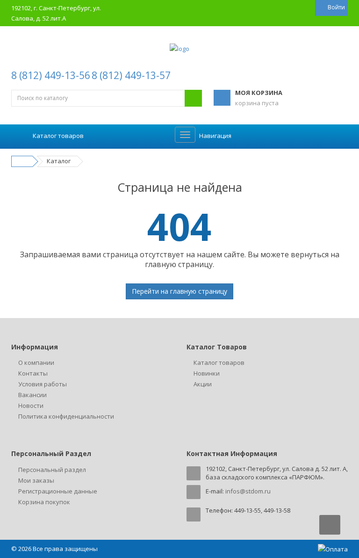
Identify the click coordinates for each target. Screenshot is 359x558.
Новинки (207, 373)
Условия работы (42, 384)
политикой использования (238, 506)
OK (227, 533)
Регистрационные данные (57, 491)
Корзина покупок (44, 502)
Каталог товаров (219, 362)
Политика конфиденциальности (66, 416)
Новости (30, 405)
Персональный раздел (52, 469)
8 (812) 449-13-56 (50, 75)
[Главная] (23, 161)
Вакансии (32, 395)
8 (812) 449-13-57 (131, 75)
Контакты (33, 373)
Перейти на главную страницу (179, 291)
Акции (203, 384)
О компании (36, 362)
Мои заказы (36, 480)
